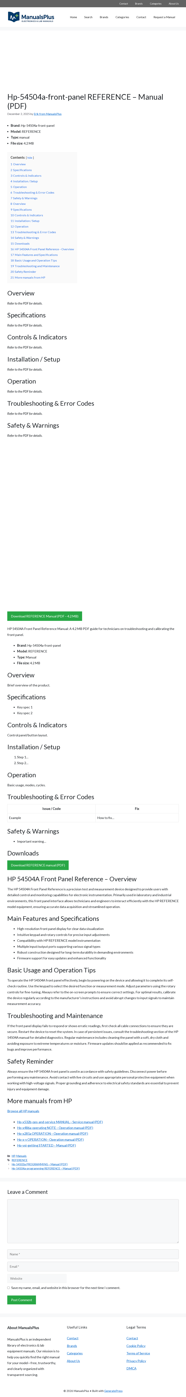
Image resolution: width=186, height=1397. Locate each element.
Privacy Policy (136, 1361)
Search (88, 17)
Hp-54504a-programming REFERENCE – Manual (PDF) (46, 1168)
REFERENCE (19, 1160)
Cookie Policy (135, 1346)
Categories (155, 3)
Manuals (21, 1155)
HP (13, 1155)
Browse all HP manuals (23, 1111)
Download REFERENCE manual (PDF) (38, 865)
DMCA (131, 1368)
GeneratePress (113, 1390)
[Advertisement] (93, 65)
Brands (139, 3)
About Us (174, 3)
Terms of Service (138, 1353)
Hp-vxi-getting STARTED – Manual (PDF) (46, 1145)
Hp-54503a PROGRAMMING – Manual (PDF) (40, 1164)
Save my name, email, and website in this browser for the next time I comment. (65, 1288)
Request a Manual (164, 17)
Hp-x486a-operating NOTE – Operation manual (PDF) (55, 1128)
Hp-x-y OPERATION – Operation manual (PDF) (50, 1139)
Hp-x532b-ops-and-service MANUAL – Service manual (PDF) (60, 1122)
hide (29, 157)
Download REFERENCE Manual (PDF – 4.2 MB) (44, 616)
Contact (123, 3)
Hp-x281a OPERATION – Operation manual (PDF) (52, 1134)
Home (73, 17)
